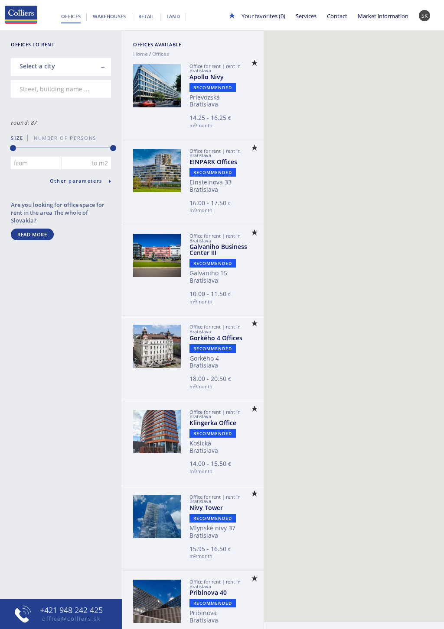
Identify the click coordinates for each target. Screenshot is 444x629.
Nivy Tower (206, 507)
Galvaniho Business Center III (218, 249)
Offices (71, 16)
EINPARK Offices (213, 162)
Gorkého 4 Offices (215, 338)
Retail (146, 16)
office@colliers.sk (71, 619)
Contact (337, 16)
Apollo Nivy (206, 77)
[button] (395, 313)
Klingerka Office (212, 423)
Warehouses (109, 16)
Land (173, 16)
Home (140, 54)
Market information (383, 16)
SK (424, 15)
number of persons (62, 138)
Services (306, 16)
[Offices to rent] (19, 14)
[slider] (13, 148)
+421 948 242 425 (71, 610)
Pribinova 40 (208, 592)
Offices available (157, 44)
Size (17, 138)
